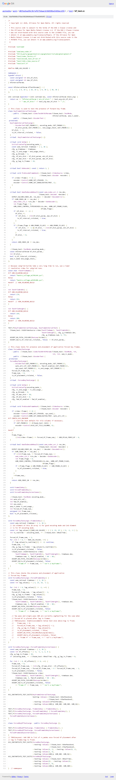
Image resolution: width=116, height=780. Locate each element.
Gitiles (13, 776)
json (112, 776)
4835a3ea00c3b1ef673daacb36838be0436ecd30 (42, 11)
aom (15, 11)
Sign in (111, 3)
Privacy (19, 776)
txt (106, 776)
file (49, 17)
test (71, 11)
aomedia (6, 11)
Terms (26, 776)
